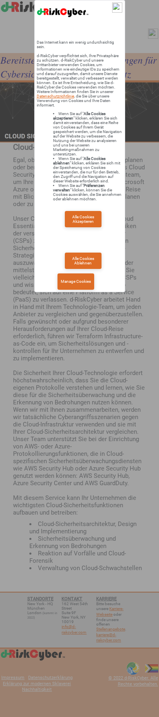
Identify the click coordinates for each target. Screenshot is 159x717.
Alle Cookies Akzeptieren (83, 219)
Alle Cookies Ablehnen (83, 260)
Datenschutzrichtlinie (55, 96)
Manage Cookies (76, 281)
